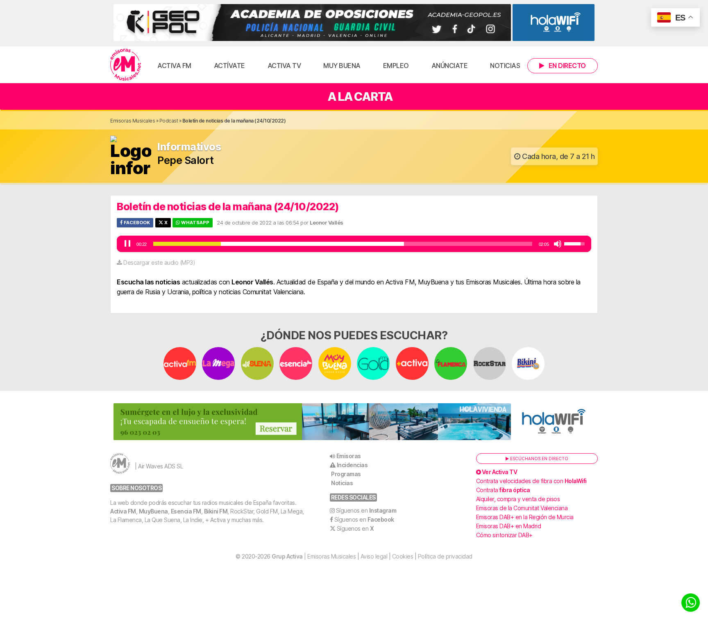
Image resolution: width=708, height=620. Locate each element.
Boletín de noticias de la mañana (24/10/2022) (228, 206)
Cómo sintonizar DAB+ (504, 534)
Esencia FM (186, 511)
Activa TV (284, 65)
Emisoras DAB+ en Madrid (508, 525)
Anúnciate (449, 65)
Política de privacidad (445, 556)
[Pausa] (127, 244)
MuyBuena (153, 511)
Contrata (503, 489)
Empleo (396, 65)
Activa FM (174, 65)
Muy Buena (342, 65)
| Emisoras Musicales (314, 556)
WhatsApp (194, 222)
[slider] (342, 244)
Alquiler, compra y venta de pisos (518, 498)
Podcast (168, 121)
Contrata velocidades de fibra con (531, 480)
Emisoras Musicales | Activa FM (125, 64)
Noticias (505, 65)
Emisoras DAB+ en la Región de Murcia (525, 516)
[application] (354, 244)
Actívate (229, 65)
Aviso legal (374, 556)
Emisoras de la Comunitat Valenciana (522, 507)
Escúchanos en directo (538, 458)
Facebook (136, 222)
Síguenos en (366, 510)
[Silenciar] (558, 244)
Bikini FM (216, 511)
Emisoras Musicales (132, 121)
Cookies (402, 556)
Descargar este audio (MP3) (159, 262)
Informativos (189, 147)
